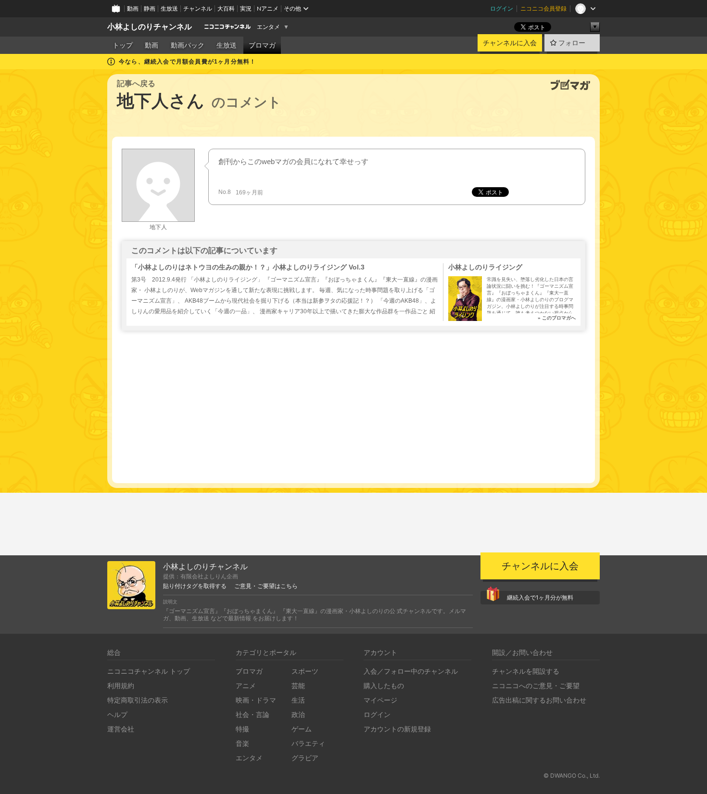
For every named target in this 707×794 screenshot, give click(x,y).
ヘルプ (117, 714)
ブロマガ (262, 45)
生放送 (169, 8)
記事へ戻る (136, 83)
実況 (246, 8)
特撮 (242, 729)
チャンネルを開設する (525, 671)
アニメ (246, 685)
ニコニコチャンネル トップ (148, 671)
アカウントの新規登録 (397, 729)
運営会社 (120, 729)
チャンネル (197, 8)
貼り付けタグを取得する (195, 586)
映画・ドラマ (256, 700)
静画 (149, 8)
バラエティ (308, 743)
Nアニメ (267, 8)
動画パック (187, 45)
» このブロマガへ (557, 317)
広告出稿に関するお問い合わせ (539, 700)
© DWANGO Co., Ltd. (571, 775)
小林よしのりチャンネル (149, 27)
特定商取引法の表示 (137, 700)
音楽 (242, 743)
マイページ (380, 700)
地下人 (158, 227)
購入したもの (384, 685)
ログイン (501, 8)
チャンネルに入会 (510, 43)
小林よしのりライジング (485, 267)
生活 (298, 700)
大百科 (226, 8)
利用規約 (120, 685)
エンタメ (268, 27)
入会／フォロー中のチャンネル (411, 671)
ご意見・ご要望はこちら (266, 586)
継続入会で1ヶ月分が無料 (540, 597)
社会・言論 (252, 714)
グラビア (304, 758)
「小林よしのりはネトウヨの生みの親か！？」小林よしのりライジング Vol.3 (248, 267)
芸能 (298, 685)
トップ (123, 45)
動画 (133, 8)
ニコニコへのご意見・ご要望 (536, 685)
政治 (298, 714)
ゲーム (301, 729)
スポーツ (304, 671)
